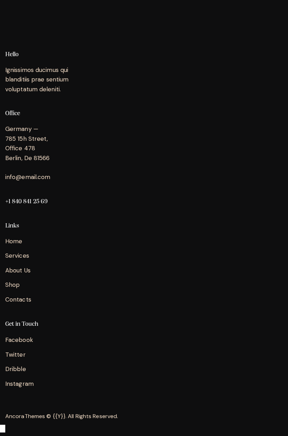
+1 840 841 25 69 (26, 202)
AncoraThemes (25, 416)
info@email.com (27, 177)
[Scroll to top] (2, 428)
